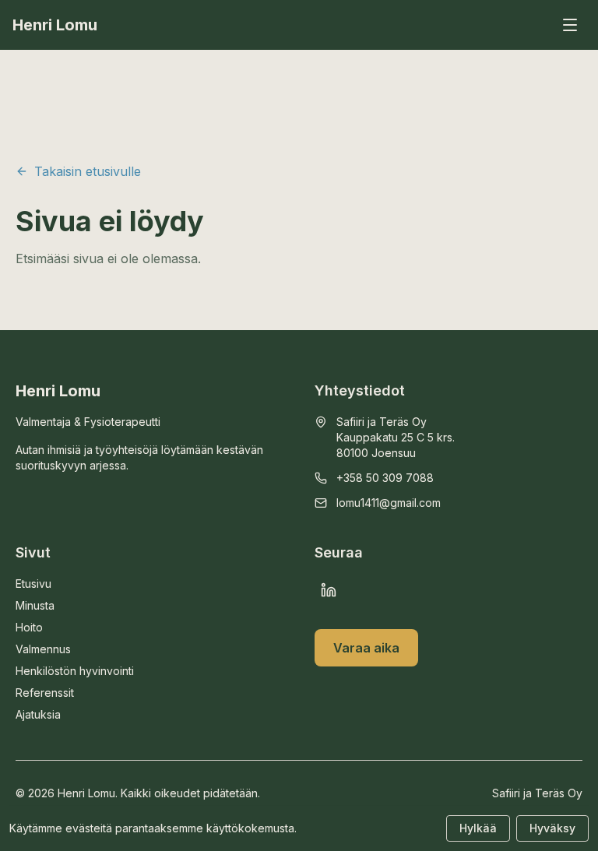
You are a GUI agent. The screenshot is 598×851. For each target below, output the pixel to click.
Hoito (29, 627)
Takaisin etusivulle (87, 171)
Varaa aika (366, 648)
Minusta (35, 605)
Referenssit (45, 692)
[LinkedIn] (329, 590)
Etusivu (33, 583)
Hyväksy (552, 828)
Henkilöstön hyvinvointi (75, 670)
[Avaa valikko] (570, 24)
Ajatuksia (38, 714)
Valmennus (43, 649)
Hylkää (478, 828)
